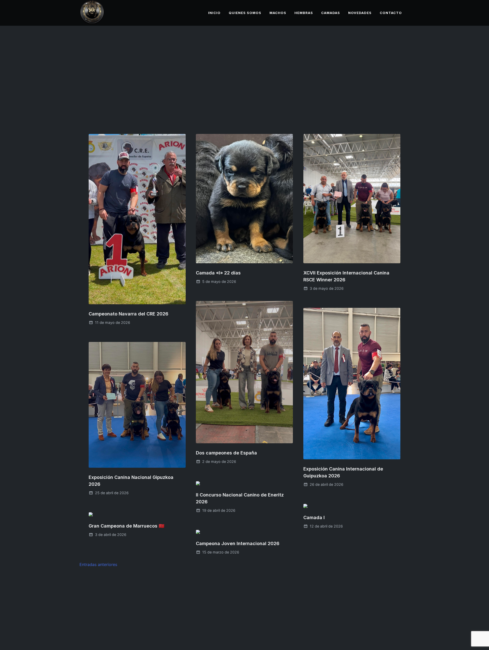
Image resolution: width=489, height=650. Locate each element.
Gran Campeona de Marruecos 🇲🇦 (126, 526)
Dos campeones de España (226, 453)
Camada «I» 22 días (218, 273)
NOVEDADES (360, 13)
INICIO (214, 13)
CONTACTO (391, 13)
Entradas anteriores (98, 564)
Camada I (314, 517)
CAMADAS (330, 13)
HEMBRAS (303, 13)
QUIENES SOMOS (245, 13)
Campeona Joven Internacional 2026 (237, 543)
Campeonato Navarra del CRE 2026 (128, 313)
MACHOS (277, 13)
